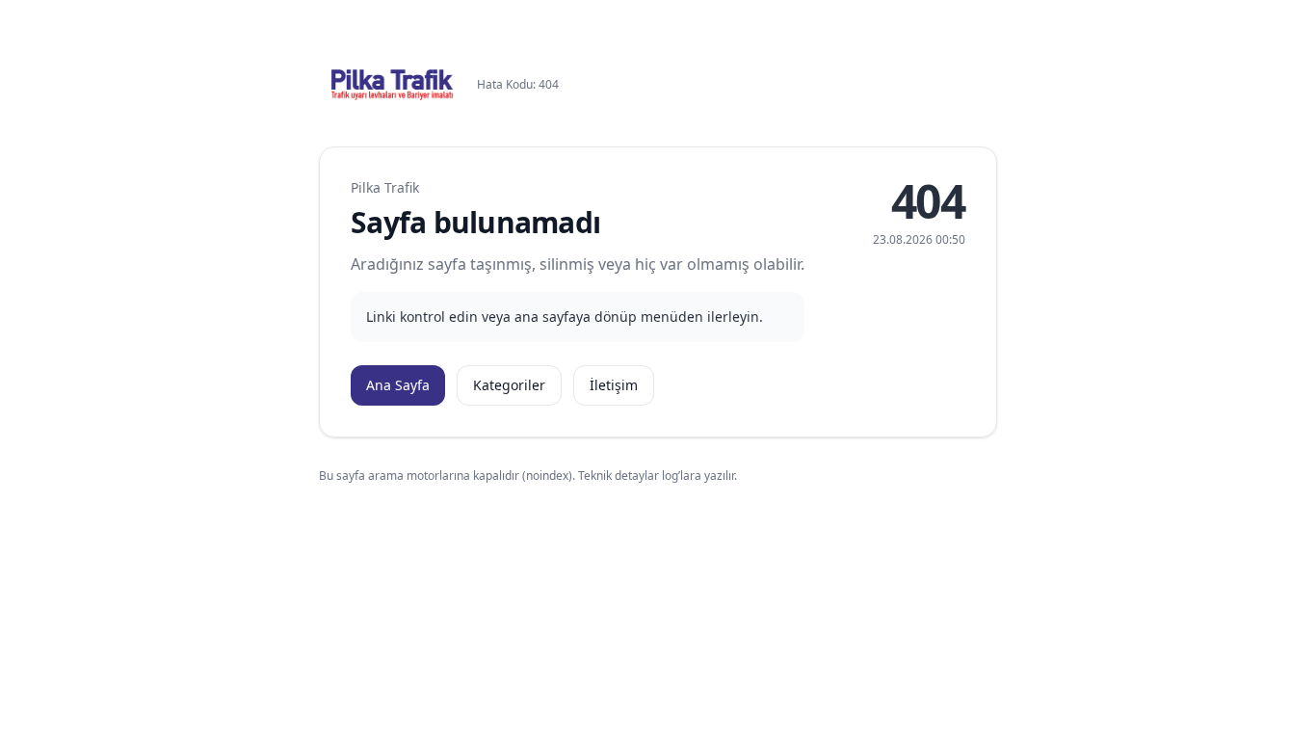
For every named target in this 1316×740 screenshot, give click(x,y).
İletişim (614, 385)
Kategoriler (509, 385)
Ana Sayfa (398, 385)
